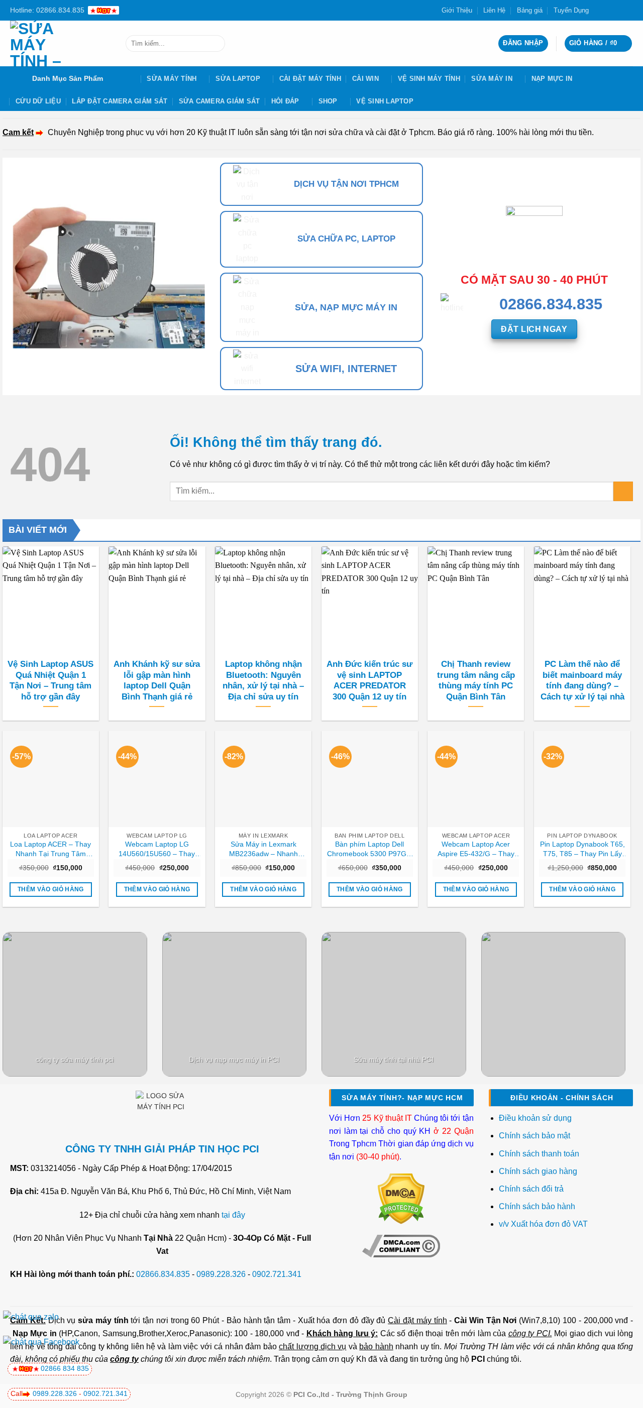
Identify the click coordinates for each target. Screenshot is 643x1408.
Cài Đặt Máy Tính (310, 78)
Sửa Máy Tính (171, 78)
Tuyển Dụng (571, 10)
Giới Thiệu (457, 10)
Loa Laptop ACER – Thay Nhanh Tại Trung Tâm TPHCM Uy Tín (50, 849)
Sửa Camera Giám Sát (219, 101)
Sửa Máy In (491, 78)
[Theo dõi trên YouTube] (628, 10)
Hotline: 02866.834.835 (47, 10)
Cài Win (365, 78)
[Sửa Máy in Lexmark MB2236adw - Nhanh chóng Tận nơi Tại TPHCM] (263, 779)
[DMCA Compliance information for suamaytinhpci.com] (401, 1245)
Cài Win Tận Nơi (485, 1320)
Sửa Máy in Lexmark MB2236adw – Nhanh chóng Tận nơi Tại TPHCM (263, 849)
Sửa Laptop (238, 78)
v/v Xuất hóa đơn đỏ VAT (543, 1224)
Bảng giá (530, 10)
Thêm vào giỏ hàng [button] (51, 889)
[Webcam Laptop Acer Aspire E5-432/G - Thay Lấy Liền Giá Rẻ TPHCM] (475, 779)
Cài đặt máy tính (417, 1320)
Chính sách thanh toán (539, 1153)
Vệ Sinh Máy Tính (429, 78)
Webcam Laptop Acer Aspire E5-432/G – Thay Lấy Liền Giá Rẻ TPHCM (476, 849)
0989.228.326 (221, 1274)
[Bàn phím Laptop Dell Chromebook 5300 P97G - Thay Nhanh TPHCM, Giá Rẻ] (370, 779)
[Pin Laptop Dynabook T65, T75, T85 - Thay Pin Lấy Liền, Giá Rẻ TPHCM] (582, 779)
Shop (328, 101)
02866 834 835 (65, 1368)
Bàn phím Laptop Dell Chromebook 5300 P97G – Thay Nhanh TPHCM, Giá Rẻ (369, 849)
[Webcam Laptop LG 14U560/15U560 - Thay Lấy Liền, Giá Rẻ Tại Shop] (157, 779)
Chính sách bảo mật (534, 1135)
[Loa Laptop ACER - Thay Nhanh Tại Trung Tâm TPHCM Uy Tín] (51, 779)
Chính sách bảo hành (537, 1206)
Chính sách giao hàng (538, 1171)
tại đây (233, 1215)
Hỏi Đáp (285, 101)
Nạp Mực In (552, 78)
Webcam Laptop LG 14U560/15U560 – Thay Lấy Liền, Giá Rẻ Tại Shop (157, 849)
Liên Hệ (494, 10)
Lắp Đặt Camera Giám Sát (119, 101)
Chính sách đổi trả (532, 1189)
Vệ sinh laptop (384, 101)
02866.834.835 (163, 1274)
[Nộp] (215, 43)
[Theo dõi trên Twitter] (609, 10)
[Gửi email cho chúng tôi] (618, 10)
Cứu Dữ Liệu (38, 101)
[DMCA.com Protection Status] (401, 1198)
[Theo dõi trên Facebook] (599, 10)
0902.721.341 (276, 1274)
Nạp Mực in (35, 1333)
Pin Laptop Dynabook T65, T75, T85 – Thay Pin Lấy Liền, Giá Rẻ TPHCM (582, 849)
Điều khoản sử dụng (535, 1118)
